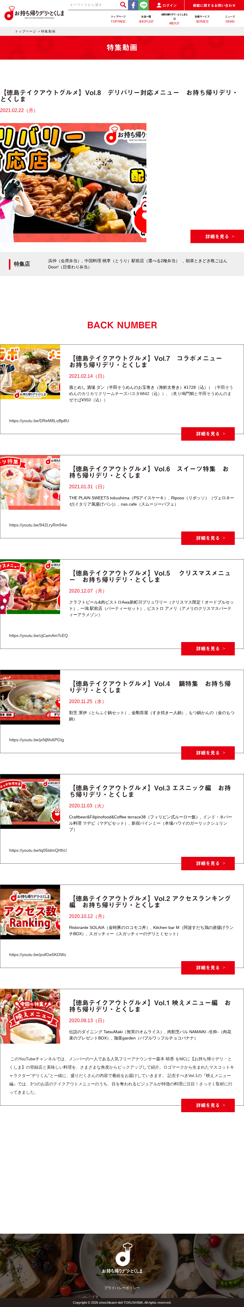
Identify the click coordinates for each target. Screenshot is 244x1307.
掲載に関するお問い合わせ (214, 5)
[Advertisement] (122, 1192)
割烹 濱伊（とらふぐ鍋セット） (99, 712)
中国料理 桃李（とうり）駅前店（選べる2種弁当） (132, 260)
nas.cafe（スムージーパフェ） (150, 504)
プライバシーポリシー (122, 1288)
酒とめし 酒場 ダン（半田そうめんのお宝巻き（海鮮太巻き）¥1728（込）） (140, 387)
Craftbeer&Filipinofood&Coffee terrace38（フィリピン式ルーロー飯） (134, 817)
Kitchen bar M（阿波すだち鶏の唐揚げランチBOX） (151, 930)
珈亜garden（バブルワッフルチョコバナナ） (156, 1038)
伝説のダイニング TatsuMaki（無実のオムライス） (116, 1031)
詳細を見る (217, 236)
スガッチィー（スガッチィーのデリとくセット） (135, 933)
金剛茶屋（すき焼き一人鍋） (159, 712)
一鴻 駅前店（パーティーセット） (112, 608)
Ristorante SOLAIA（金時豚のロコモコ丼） (109, 927)
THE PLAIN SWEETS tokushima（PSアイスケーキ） (118, 497)
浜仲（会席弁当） (65, 260)
